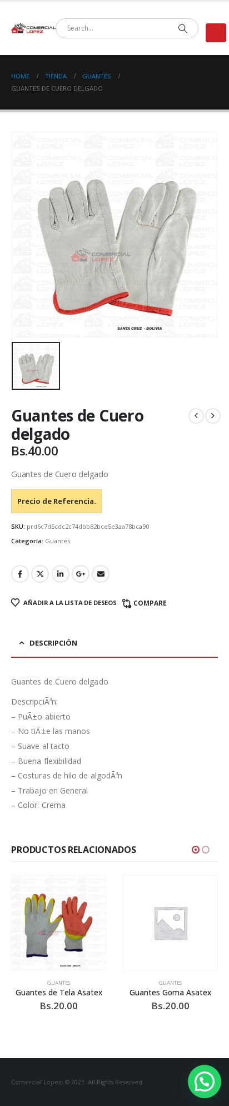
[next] (213, 416)
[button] (216, 32)
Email (100, 574)
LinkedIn (60, 574)
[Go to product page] (59, 923)
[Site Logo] (33, 28)
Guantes (57, 541)
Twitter (40, 574)
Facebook (20, 574)
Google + (80, 574)
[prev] (196, 416)
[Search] (182, 28)
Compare (150, 603)
